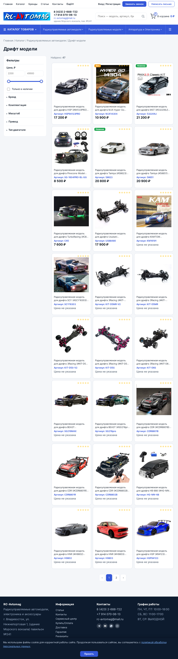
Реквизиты (62, 636)
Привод (13, 121)
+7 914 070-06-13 (65, 14)
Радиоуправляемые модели (105, 29)
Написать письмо (161, 4)
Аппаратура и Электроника (145, 29)
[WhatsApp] (111, 625)
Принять (89, 654)
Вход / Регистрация (109, 4)
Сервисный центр (66, 618)
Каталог (20, 4)
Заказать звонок (134, 4)
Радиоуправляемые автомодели (63, 29)
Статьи (45, 4)
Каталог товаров (19, 29)
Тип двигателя (17, 129)
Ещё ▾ (70, 3)
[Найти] (143, 16)
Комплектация (17, 105)
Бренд (12, 96)
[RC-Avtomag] (26, 16)
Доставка (61, 627)
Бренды (33, 4)
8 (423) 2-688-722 (66, 11)
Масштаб (14, 113)
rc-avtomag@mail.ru (64, 18)
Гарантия (61, 631)
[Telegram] (99, 625)
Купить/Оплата (64, 623)
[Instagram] (117, 625)
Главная (8, 4)
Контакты (57, 4)
